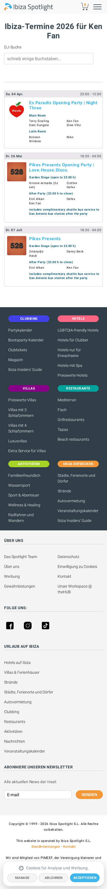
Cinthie (72, 183)
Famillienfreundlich (24, 475)
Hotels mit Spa (70, 365)
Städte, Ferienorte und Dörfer (76, 478)
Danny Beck (75, 251)
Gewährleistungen (19, 586)
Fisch (62, 410)
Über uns (11, 566)
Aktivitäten (13, 731)
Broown (34, 137)
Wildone (35, 141)
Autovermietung (71, 501)
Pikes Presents (45, 238)
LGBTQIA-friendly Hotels (78, 330)
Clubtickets (17, 350)
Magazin (15, 360)
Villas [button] (29, 388)
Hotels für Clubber (73, 340)
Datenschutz (68, 556)
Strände (64, 491)
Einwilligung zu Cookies (77, 566)
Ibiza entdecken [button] (78, 464)
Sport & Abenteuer (23, 495)
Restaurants (14, 721)
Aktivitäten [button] (29, 464)
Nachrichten (14, 741)
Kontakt (64, 576)
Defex (71, 187)
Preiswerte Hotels (73, 375)
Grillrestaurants (71, 419)
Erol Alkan (36, 199)
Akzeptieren (85, 878)
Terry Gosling (39, 121)
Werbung (12, 576)
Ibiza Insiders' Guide (25, 369)
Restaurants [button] (78, 388)
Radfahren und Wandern (21, 518)
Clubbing (11, 712)
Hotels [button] (78, 319)
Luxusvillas (17, 441)
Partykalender (20, 330)
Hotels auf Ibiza (17, 662)
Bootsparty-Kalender (26, 340)
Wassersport (19, 485)
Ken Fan (73, 121)
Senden (89, 794)
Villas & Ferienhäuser (22, 672)
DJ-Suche (12, 47)
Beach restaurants (73, 439)
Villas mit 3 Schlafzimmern (21, 413)
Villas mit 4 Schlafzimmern (21, 428)
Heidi (33, 256)
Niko (70, 137)
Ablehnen (54, 878)
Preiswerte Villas (22, 400)
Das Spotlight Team (20, 556)
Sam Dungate (39, 125)
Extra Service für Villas (27, 451)
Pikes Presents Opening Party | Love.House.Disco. (61, 167)
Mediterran (67, 400)
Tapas (63, 429)
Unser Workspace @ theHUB (75, 589)
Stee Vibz (74, 125)
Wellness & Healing (24, 505)
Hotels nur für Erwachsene (69, 353)
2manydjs (36, 251)
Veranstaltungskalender (78, 511)
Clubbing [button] (29, 319)
